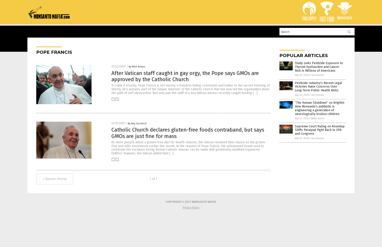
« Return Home (55, 179)
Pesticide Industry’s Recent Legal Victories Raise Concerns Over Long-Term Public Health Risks (318, 86)
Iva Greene (317, 75)
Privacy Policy (191, 207)
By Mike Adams (137, 66)
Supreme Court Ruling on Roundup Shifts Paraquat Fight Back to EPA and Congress (320, 130)
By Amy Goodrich (137, 123)
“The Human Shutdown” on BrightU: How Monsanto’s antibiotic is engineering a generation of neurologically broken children (320, 108)
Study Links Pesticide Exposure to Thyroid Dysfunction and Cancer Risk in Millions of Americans (319, 67)
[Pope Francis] (49, 17)
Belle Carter (318, 118)
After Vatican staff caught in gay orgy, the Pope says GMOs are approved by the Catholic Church (185, 76)
